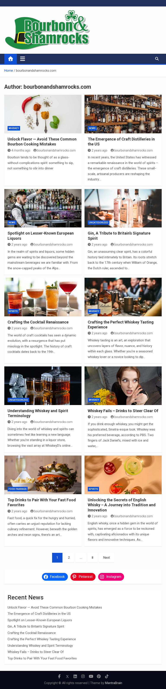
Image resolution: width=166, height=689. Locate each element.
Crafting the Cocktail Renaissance (38, 322)
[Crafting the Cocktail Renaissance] (42, 297)
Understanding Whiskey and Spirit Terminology (40, 646)
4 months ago (20, 150)
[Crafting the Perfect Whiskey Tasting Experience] (123, 297)
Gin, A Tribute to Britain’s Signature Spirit (36, 626)
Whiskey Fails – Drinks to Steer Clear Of (123, 410)
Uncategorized (98, 222)
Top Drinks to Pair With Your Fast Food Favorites (42, 658)
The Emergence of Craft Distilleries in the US (39, 614)
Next (106, 558)
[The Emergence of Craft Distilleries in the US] (123, 114)
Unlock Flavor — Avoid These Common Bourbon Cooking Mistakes (55, 607)
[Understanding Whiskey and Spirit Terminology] (42, 385)
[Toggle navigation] (22, 59)
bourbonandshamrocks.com (56, 150)
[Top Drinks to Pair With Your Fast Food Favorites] (42, 475)
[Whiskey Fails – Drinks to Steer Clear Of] (123, 385)
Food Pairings (18, 489)
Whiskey (14, 128)
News (92, 128)
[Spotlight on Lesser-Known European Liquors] (42, 208)
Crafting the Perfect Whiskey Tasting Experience (42, 639)
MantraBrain (113, 683)
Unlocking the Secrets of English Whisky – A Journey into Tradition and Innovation (122, 505)
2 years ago (99, 150)
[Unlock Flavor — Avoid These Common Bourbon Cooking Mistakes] (42, 114)
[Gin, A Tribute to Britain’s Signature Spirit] (123, 208)
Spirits (13, 311)
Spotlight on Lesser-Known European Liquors (40, 620)
